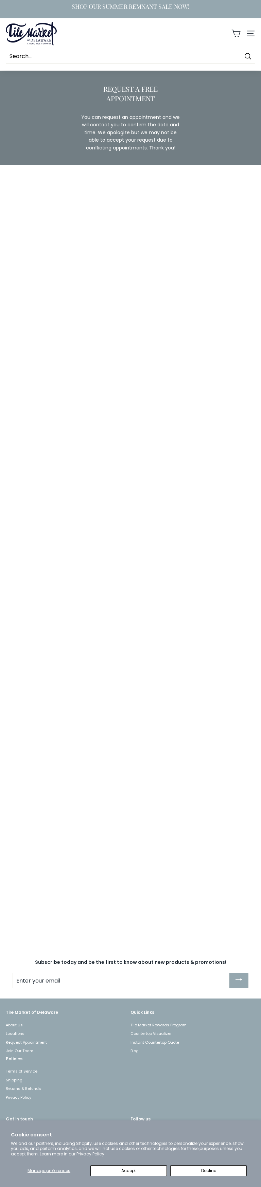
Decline (208, 1170)
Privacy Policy (90, 1154)
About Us (14, 1025)
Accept (128, 1170)
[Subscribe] (238, 980)
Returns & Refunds (23, 1088)
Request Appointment (26, 1042)
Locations (15, 1033)
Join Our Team (19, 1051)
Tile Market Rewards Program (158, 1025)
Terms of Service (21, 1071)
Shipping (14, 1080)
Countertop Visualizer (151, 1033)
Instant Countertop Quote (154, 1042)
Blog (134, 1051)
